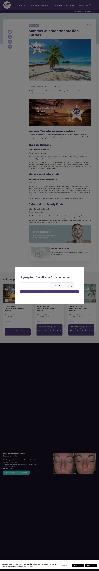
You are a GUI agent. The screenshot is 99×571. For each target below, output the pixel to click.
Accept (88, 565)
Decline (75, 565)
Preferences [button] (30, 566)
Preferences (64, 565)
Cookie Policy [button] (54, 564)
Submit (49, 292)
